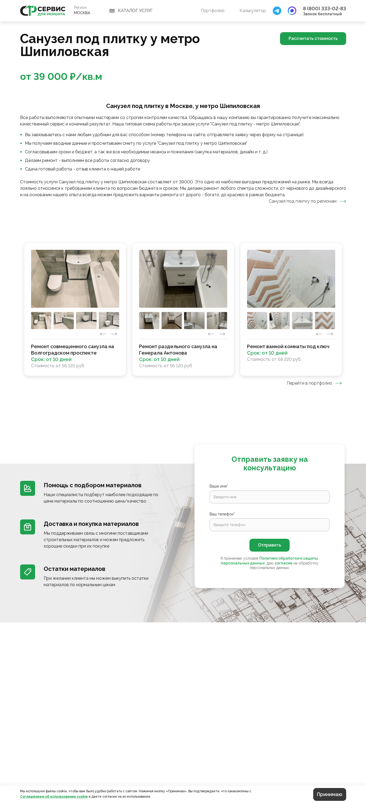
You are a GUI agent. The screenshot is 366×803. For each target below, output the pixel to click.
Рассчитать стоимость (313, 38)
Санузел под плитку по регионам (303, 201)
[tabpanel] (183, 309)
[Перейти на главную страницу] (42, 10)
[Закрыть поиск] (277, 10)
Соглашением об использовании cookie (54, 796)
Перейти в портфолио (309, 383)
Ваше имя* (219, 486)
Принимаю (329, 794)
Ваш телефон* (222, 514)
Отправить (269, 545)
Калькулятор (253, 10)
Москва (82, 13)
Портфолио (213, 10)
